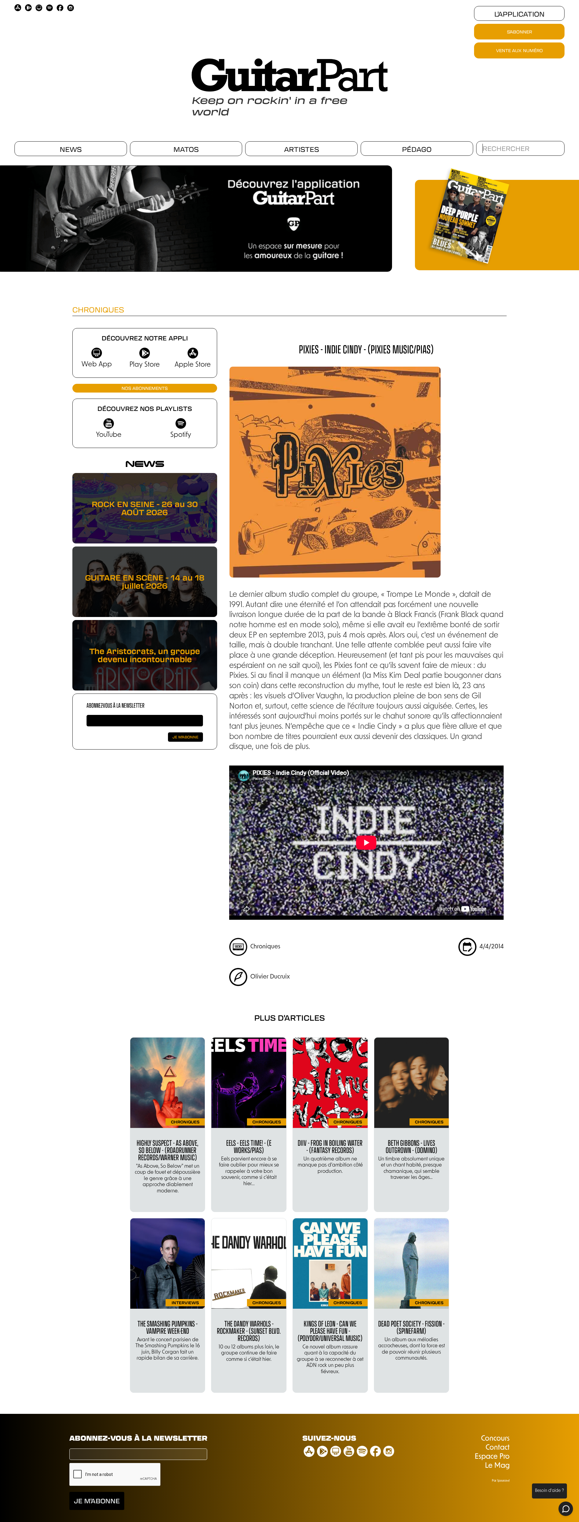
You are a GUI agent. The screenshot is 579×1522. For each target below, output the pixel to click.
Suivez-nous (329, 1438)
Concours (495, 1438)
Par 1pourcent (501, 1481)
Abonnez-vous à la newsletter (115, 705)
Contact (498, 1448)
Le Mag (497, 1466)
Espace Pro (492, 1457)
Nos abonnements (145, 388)
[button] (389, 216)
